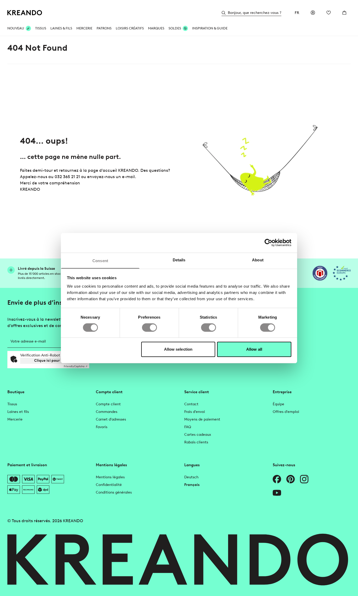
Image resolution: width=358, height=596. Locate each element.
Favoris (101, 427)
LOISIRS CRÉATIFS (130, 28)
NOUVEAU (15, 28)
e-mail (128, 176)
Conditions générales (114, 492)
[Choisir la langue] (297, 12)
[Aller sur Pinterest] (290, 479)
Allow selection (178, 349)
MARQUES (156, 28)
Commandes (106, 412)
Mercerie (15, 419)
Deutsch (191, 477)
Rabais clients (196, 442)
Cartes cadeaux (197, 434)
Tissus (12, 404)
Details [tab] (179, 259)
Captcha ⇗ (75, 366)
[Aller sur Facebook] (277, 479)
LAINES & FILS (61, 28)
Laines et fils (18, 412)
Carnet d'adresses (111, 419)
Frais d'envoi (194, 412)
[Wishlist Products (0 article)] (328, 12)
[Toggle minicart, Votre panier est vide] (344, 12)
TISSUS (40, 28)
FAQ (187, 427)
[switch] (149, 327)
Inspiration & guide (210, 28)
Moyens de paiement (202, 419)
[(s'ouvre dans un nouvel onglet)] (320, 273)
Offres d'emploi (286, 412)
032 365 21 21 (67, 176)
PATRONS (104, 28)
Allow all (254, 349)
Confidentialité (109, 485)
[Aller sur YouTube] (277, 493)
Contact (191, 404)
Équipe (278, 404)
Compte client (108, 404)
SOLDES (175, 28)
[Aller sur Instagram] (304, 479)
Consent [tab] (100, 260)
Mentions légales (110, 477)
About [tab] (258, 259)
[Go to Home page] (24, 12)
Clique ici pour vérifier (54, 360)
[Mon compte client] (313, 12)
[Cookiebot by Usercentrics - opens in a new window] (268, 243)
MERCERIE (84, 28)
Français (191, 485)
